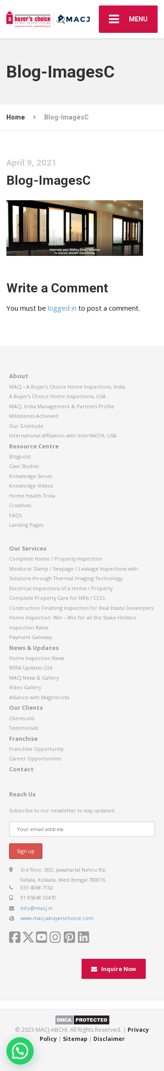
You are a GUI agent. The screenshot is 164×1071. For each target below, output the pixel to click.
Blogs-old (20, 456)
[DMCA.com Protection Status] (82, 1020)
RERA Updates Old (30, 667)
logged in (62, 307)
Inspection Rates (28, 627)
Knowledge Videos (31, 485)
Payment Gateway (30, 637)
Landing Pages (26, 524)
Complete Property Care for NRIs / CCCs (57, 597)
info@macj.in (36, 908)
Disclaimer (109, 1039)
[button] (20, 1051)
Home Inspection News (36, 658)
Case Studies (24, 466)
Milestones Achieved (33, 415)
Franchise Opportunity (36, 748)
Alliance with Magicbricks (39, 697)
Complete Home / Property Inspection (55, 558)
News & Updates (34, 648)
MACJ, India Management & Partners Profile (61, 406)
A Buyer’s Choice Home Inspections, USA (57, 396)
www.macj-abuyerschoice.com (56, 918)
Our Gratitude (26, 425)
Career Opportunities (35, 758)
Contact (21, 769)
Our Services (27, 548)
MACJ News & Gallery (34, 677)
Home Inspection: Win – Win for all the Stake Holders (72, 617)
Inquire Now (118, 969)
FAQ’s (15, 515)
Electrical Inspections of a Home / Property (61, 588)
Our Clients (26, 707)
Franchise (23, 738)
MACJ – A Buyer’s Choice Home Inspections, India (67, 386)
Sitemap (75, 1039)
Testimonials (23, 727)
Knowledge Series (30, 476)
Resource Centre (34, 446)
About (18, 376)
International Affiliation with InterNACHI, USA (63, 435)
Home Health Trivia (32, 495)
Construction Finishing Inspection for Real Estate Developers (81, 607)
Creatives (20, 505)
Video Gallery (25, 687)
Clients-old (21, 718)
